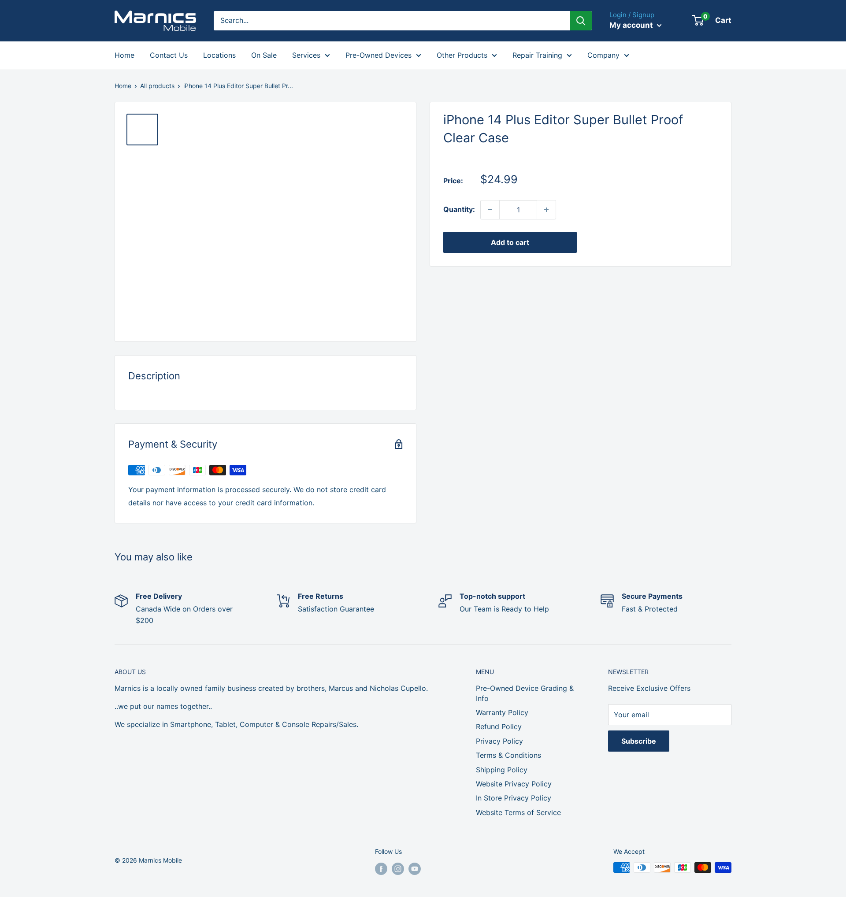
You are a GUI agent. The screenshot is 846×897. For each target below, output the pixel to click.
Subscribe (638, 741)
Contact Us (169, 55)
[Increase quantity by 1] (546, 209)
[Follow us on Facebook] (381, 868)
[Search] (581, 20)
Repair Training (537, 55)
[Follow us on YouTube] (414, 868)
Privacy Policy (499, 741)
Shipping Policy (501, 769)
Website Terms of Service (518, 812)
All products (157, 85)
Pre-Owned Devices (378, 55)
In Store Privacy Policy (513, 797)
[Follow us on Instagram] (398, 868)
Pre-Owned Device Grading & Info (525, 693)
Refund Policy (499, 726)
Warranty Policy (502, 712)
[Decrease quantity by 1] (490, 209)
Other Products (462, 55)
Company (603, 55)
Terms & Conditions (508, 755)
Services (306, 55)
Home (124, 55)
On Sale (264, 55)
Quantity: (459, 209)
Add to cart (510, 242)
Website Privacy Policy (514, 783)
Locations (219, 55)
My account (632, 25)
